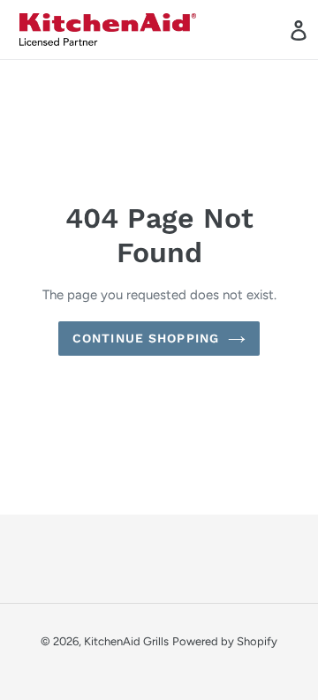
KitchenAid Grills (126, 641)
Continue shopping (145, 338)
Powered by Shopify (224, 641)
